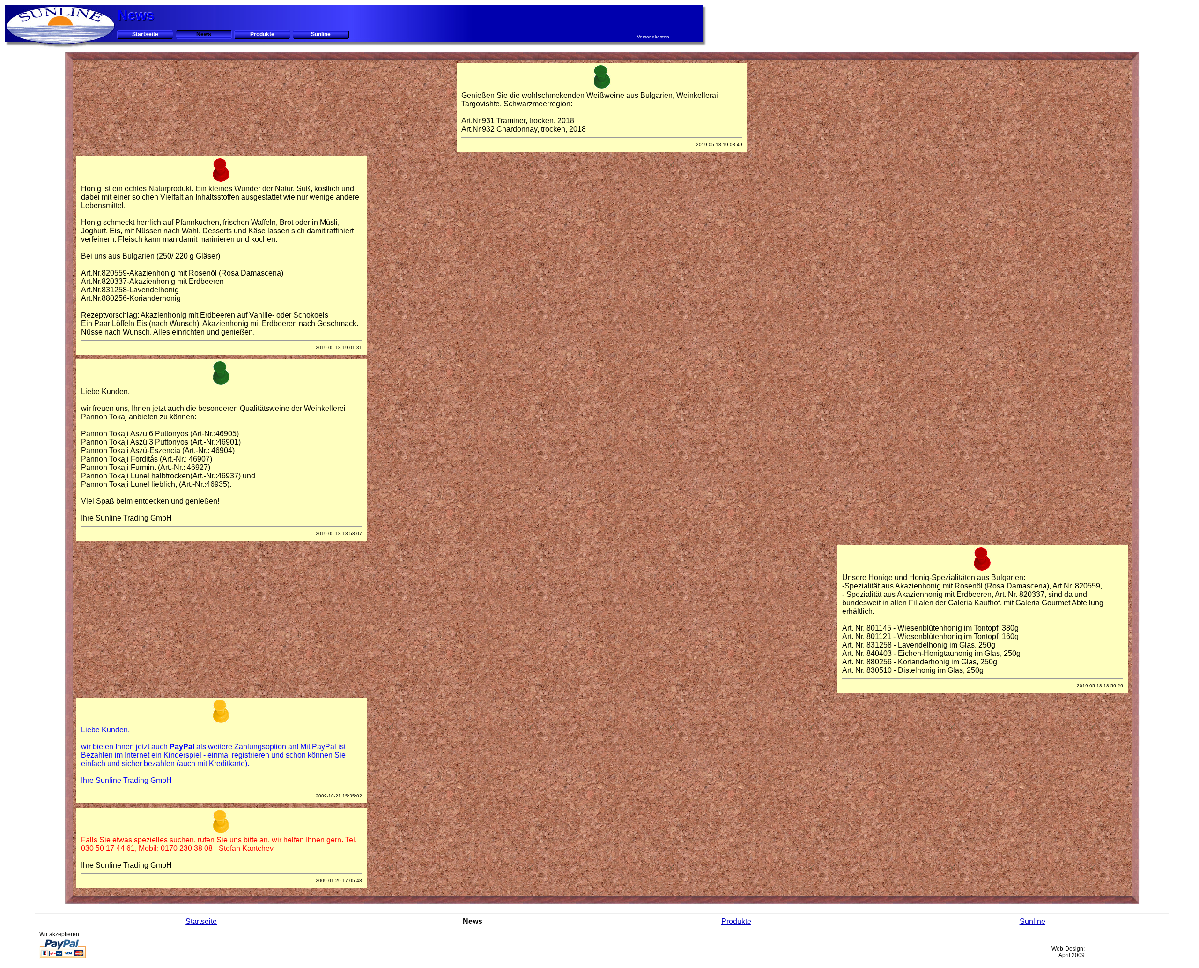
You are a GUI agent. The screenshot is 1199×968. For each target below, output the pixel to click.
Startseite (145, 34)
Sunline (321, 34)
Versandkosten (653, 36)
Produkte (262, 34)
